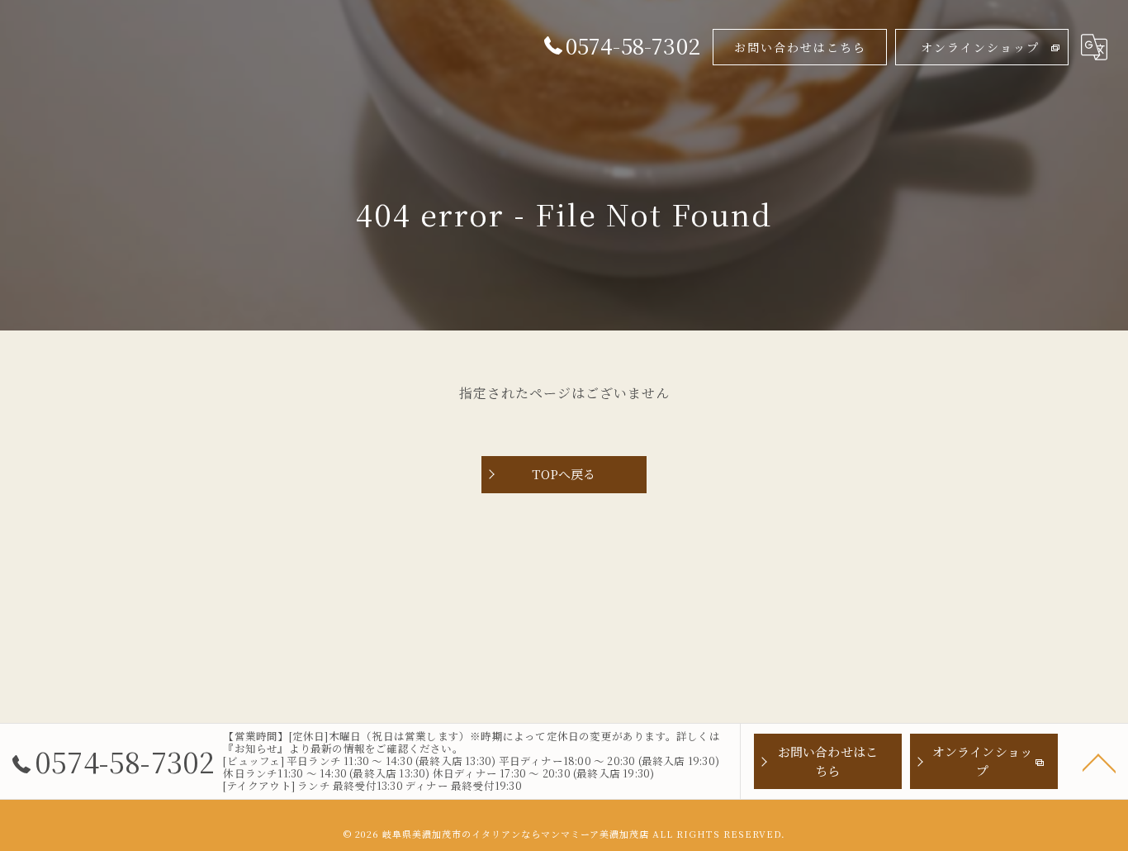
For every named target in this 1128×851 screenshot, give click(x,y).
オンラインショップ (980, 47)
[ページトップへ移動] (1099, 761)
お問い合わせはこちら (800, 47)
